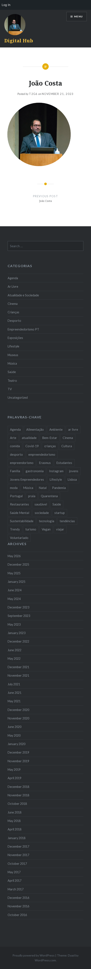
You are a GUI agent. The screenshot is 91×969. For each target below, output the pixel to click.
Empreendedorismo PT (23, 329)
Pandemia (59, 488)
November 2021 (18, 675)
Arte (13, 438)
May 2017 (14, 872)
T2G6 (33, 94)
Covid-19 (32, 446)
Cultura (66, 446)
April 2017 (14, 880)
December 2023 (18, 607)
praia (31, 496)
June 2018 (14, 812)
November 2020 (18, 718)
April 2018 (14, 829)
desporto (16, 454)
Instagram (56, 471)
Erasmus (45, 463)
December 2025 (18, 564)
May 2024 (14, 599)
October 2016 (17, 915)
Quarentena (49, 496)
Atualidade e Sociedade (23, 295)
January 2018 (16, 838)
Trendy (15, 529)
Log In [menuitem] (6, 5)
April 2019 (14, 778)
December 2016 (18, 898)
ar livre (73, 429)
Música (12, 363)
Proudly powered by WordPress (33, 955)
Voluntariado (19, 538)
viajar (60, 529)
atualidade (29, 438)
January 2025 (16, 581)
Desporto (14, 320)
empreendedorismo (41, 454)
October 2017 (17, 863)
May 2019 (14, 769)
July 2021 (14, 684)
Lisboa (72, 479)
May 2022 (14, 658)
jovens (73, 471)
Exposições (15, 338)
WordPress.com (45, 960)
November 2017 (18, 855)
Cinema (13, 303)
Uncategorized (18, 397)
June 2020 (14, 727)
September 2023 (19, 616)
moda (14, 488)
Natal (43, 488)
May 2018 (14, 821)
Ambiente (56, 429)
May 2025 (14, 573)
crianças (50, 446)
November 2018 (18, 795)
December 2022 (18, 641)
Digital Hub (18, 40)
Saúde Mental (19, 513)
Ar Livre (13, 286)
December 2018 (18, 787)
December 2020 (18, 710)
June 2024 (14, 590)
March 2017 (15, 889)
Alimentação (35, 429)
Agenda (13, 278)
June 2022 (14, 650)
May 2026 (14, 556)
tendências (67, 521)
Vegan (46, 529)
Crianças (13, 312)
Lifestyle (13, 346)
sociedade (42, 513)
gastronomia (35, 471)
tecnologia (46, 521)
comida (15, 446)
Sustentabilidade (21, 521)
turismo (30, 529)
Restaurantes (19, 504)
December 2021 (18, 667)
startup (59, 513)
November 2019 (18, 761)
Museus (13, 355)
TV (10, 389)
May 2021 (14, 701)
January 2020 (16, 744)
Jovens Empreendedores (27, 479)
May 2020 (14, 735)
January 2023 (16, 633)
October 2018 (17, 803)
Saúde (12, 372)
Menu (78, 16)
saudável (40, 504)
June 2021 (14, 692)
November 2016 (18, 906)
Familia (15, 471)
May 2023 (14, 624)
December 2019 (18, 752)
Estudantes (64, 463)
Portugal (16, 496)
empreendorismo (21, 463)
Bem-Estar (49, 438)
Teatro (12, 380)
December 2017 (18, 846)
